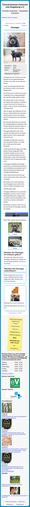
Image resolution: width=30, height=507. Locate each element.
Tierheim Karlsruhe (9, 23)
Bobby (15, 248)
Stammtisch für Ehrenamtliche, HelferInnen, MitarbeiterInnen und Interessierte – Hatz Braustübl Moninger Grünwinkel (14, 450)
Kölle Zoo (15, 329)
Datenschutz (20, 504)
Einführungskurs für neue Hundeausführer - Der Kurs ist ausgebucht (14, 417)
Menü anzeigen (13, 17)
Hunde (23, 23)
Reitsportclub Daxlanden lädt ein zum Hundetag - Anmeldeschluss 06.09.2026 (13, 433)
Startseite (4, 17)
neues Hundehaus (18, 303)
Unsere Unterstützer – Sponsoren (15, 501)
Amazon (15, 323)
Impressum (9, 504)
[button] (16, 213)
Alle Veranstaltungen (8, 471)
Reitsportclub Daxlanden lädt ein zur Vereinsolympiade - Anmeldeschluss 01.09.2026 (12, 468)
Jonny (15, 234)
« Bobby (6, 25)
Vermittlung (18, 23)
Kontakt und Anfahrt (7, 373)
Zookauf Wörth (15, 326)
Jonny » (24, 25)
